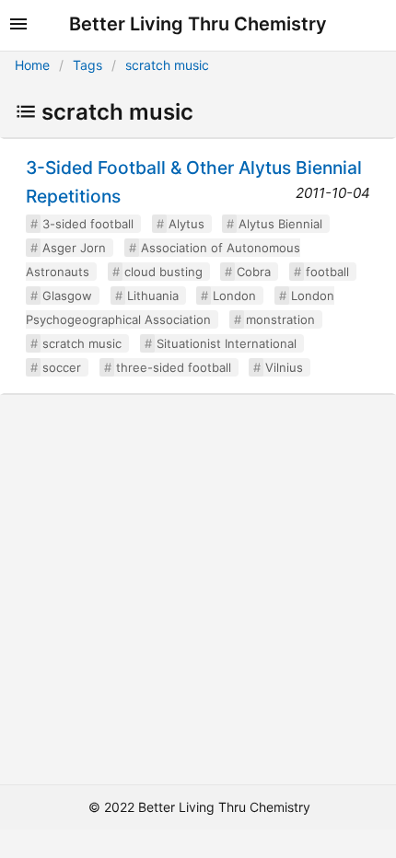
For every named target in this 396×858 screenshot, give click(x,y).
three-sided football (173, 367)
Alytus (186, 223)
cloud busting (163, 271)
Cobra (254, 271)
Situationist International (227, 343)
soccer (61, 367)
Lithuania (153, 295)
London (234, 295)
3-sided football (88, 223)
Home (32, 65)
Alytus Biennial (280, 223)
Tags (87, 65)
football (327, 271)
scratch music (167, 65)
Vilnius (284, 367)
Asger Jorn (74, 247)
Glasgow (67, 295)
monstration (280, 319)
